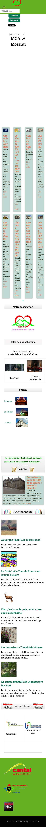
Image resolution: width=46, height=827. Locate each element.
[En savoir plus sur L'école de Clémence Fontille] (28, 217)
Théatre (10, 423)
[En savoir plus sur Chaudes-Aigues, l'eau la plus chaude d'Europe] (17, 217)
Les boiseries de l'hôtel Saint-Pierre (21, 647)
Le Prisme (10, 412)
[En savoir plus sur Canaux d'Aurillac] (40, 130)
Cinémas (9, 401)
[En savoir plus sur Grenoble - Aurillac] (5, 130)
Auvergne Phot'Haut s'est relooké (20, 540)
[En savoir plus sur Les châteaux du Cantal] (5, 217)
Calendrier (14, 15)
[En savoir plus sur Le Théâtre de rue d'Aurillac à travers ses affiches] (17, 130)
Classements (14, 20)
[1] (23, 301)
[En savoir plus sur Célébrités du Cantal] (28, 130)
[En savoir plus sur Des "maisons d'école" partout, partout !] (40, 217)
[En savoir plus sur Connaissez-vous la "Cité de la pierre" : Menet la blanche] (14, 485)
